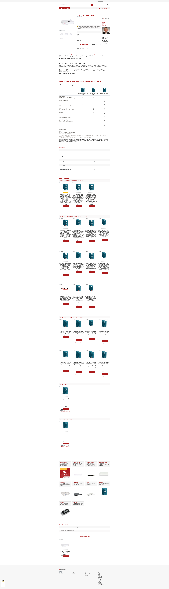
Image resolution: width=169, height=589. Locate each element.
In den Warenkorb (84, 44)
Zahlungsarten (87, 574)
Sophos (99, 581)
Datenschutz (87, 572)
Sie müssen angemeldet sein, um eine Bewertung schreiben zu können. (73, 527)
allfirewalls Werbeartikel (101, 584)
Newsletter (86, 575)
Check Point (99, 572)
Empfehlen (103, 23)
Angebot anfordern (95, 44)
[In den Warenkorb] (62, 206)
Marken (102, 8)
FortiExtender (62, 482)
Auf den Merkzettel (104, 25)
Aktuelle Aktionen (63, 462)
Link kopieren (104, 24)
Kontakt (73, 570)
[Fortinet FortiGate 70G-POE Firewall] (65, 544)
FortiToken (62, 502)
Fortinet (99, 575)
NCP (98, 578)
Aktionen (97, 8)
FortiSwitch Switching (90, 462)
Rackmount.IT (100, 579)
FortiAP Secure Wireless (103, 462)
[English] (101, 5)
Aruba (99, 571)
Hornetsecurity (100, 576)
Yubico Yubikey (100, 583)
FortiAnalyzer (75, 482)
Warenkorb (73, 571)
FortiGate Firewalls (76, 462)
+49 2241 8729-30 (105, 40)
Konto (73, 572)
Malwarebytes (100, 577)
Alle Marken (99, 570)
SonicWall (99, 580)
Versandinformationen (88, 573)
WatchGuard (99, 582)
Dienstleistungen (106, 8)
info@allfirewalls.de (105, 41)
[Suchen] (92, 5)
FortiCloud (75, 502)
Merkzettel (73, 573)
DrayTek (99, 573)
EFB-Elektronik (100, 574)
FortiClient (101, 482)
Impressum (86, 570)
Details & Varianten (66, 206)
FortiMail (87, 482)
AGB (85, 571)
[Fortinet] (106, 18)
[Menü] (4, 580)
